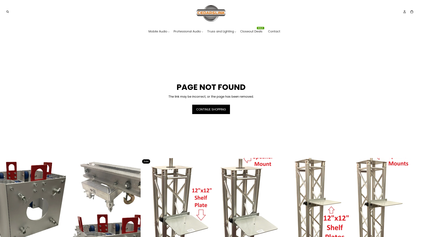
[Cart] (411, 11)
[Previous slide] (5, 228)
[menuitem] (159, 31)
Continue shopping (211, 109)
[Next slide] (136, 228)
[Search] (7, 11)
